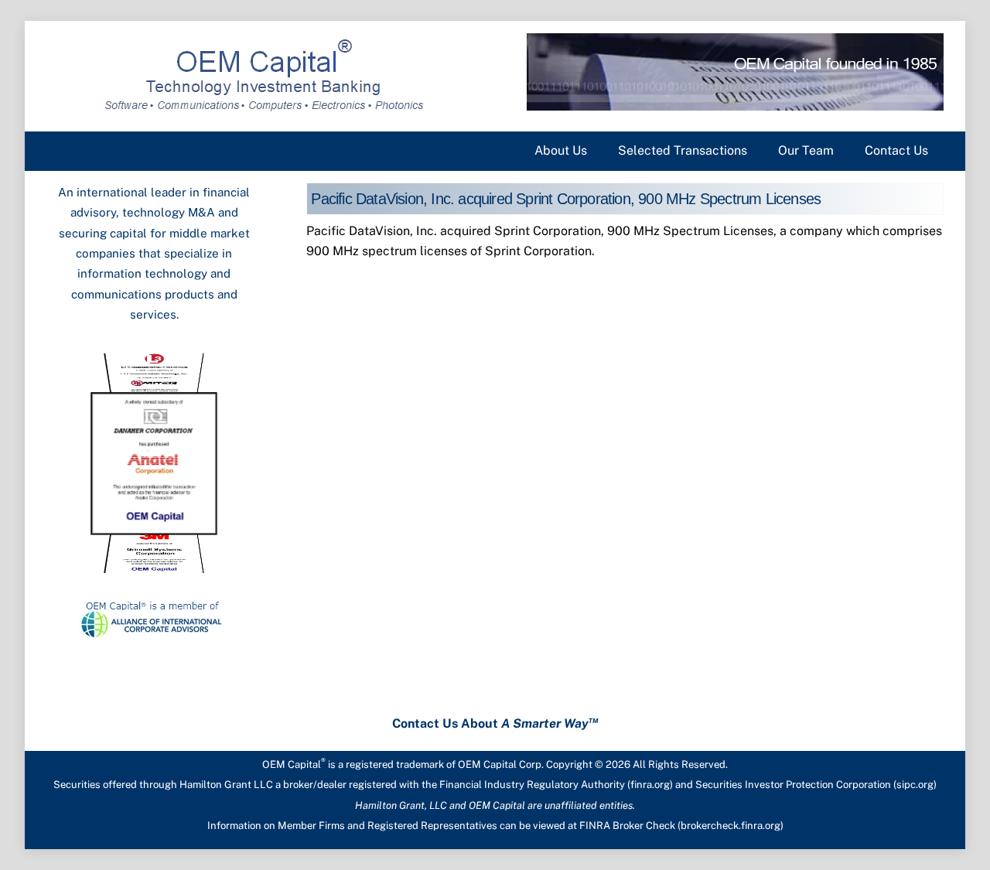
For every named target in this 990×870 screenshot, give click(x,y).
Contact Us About (495, 723)
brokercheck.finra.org (730, 825)
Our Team (806, 150)
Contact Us (896, 150)
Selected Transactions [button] (682, 150)
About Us (560, 150)
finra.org (650, 784)
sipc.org (915, 784)
